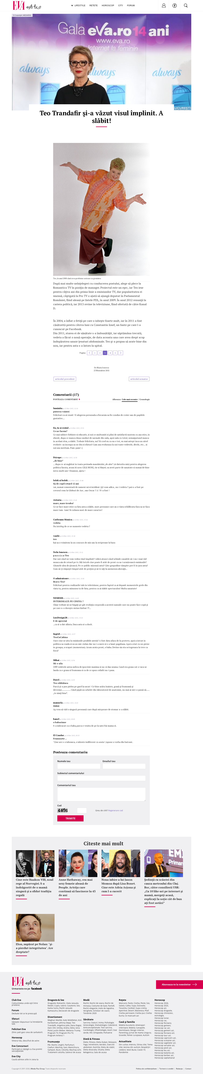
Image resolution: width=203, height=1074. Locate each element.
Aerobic (102, 1044)
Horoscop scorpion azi (165, 1040)
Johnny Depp (65, 1022)
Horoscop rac (161, 1020)
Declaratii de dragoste (69, 1010)
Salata (122, 1005)
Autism (146, 1035)
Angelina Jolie (63, 1025)
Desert (131, 1010)
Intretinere (93, 1044)
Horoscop (108, 5)
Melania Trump (73, 1030)
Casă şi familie (127, 1021)
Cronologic (144, 399)
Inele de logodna (106, 1008)
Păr (49, 1044)
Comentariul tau (66, 785)
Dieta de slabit (107, 1047)
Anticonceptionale (91, 1027)
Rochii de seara (97, 1003)
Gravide (122, 1035)
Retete (93, 5)
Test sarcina (106, 1027)
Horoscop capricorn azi (165, 1038)
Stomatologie (101, 1025)
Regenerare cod (115, 810)
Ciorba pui (140, 1013)
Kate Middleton (70, 1020)
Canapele (140, 1027)
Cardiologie (88, 1030)
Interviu (132, 1044)
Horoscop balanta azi (164, 1052)
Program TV (53, 1033)
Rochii (54, 1044)
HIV (90, 1032)
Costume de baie (99, 1005)
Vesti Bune (131, 1049)
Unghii (61, 1044)
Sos (148, 1003)
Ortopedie (98, 1032)
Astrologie (159, 1015)
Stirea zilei (142, 1044)
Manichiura (73, 1047)
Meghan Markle (55, 1020)
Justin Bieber (59, 1030)
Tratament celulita (56, 1052)
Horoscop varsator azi (165, 1045)
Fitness (92, 1042)
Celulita (64, 1049)
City (120, 5)
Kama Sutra (53, 1008)
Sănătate (88, 1019)
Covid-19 (141, 1049)
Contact (188, 1069)
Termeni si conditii (166, 1069)
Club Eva (16, 999)
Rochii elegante (90, 1008)
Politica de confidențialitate (146, 1069)
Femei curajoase (134, 1035)
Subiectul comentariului (70, 773)
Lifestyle (80, 5)
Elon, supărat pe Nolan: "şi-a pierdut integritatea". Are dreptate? (34, 948)
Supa (133, 1005)
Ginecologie (88, 1025)
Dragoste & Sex (56, 999)
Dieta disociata (90, 1049)
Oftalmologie (100, 1030)
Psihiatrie (107, 1032)
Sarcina (86, 1022)
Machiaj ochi (75, 1049)
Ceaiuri (94, 1022)
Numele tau (63, 761)
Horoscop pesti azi (163, 1048)
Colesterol (112, 1025)
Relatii (50, 1005)
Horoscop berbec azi (164, 1055)
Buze (58, 1049)
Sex (78, 1005)
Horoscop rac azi (162, 1028)
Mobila (132, 1027)
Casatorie (71, 1005)
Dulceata (141, 1005)
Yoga (85, 1044)
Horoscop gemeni (163, 1025)
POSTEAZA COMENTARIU (65, 399)
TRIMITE (70, 818)
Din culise (123, 1044)
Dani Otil (52, 1027)
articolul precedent (65, 378)
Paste (130, 1003)
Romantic (61, 1003)
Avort (109, 1030)
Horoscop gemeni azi (164, 1030)
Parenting (123, 1032)
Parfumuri (69, 1044)
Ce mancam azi (132, 1015)
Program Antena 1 (56, 1035)
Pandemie (123, 1052)
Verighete (87, 1010)
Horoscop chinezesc (164, 1013)
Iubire (63, 1005)
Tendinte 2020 (90, 1013)
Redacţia (179, 1069)
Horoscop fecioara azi (164, 1033)
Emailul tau (109, 761)
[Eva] (20, 3)
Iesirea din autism (131, 1047)
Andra (66, 1027)
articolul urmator (139, 378)
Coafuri (51, 1047)
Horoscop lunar (162, 1018)
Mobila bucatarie (127, 1025)
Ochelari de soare (101, 1010)
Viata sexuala (72, 1003)
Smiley (60, 1027)
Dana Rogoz (75, 1025)
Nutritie (96, 1047)
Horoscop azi (160, 1008)
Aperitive (123, 1010)
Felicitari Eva (19, 1029)
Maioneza (139, 1010)
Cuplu (57, 1005)
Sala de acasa (100, 1052)
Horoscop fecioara (163, 1023)
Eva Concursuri (20, 1045)
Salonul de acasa (73, 1052)
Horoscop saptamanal (165, 1057)
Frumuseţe (54, 1041)
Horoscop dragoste (163, 1010)
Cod (59, 805)
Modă (86, 999)
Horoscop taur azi (163, 1035)
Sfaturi (15, 1018)
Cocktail (131, 1008)
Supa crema (141, 1008)
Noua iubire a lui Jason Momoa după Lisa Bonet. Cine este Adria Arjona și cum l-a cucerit (119, 885)
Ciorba (137, 1003)
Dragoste (52, 1003)
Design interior (137, 1030)
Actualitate (125, 1041)
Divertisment (55, 1016)
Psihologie (109, 1022)
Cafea (128, 1005)
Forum (131, 5)
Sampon (51, 1049)
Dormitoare (124, 1030)
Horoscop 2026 (161, 1003)
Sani (65, 1047)
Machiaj (59, 1047)
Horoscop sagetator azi (165, 1043)
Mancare (123, 1003)
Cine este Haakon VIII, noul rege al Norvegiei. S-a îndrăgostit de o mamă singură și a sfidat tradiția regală (34, 887)
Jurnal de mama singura (140, 1032)
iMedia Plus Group (38, 1069)
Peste (143, 1003)
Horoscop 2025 (161, 1005)
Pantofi (111, 1005)
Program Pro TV (66, 1033)
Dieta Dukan (102, 1042)
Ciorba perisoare (126, 1013)
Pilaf (147, 1010)
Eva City (16, 1056)
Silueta (101, 1049)
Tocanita (123, 1008)
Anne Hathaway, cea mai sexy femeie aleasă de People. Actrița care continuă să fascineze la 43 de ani (77, 887)
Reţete (122, 999)
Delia (72, 1027)
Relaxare (112, 1042)
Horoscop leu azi (162, 1050)
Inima (101, 1022)
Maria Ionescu (103, 367)
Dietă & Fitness (91, 1038)
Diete (85, 1042)
